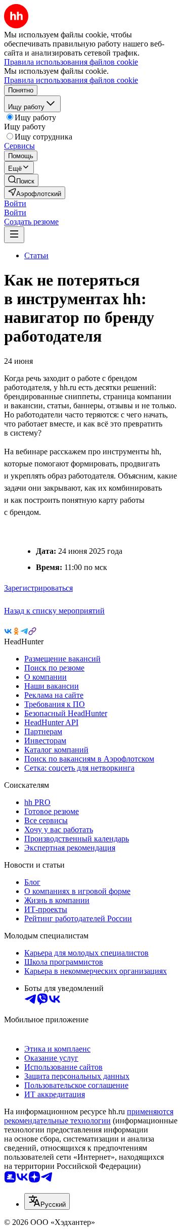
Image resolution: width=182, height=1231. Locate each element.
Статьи (36, 255)
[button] (15, 203)
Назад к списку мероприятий (54, 610)
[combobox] (47, 1201)
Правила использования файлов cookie (71, 80)
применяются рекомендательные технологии (88, 1116)
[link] (21, 180)
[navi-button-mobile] (14, 234)
